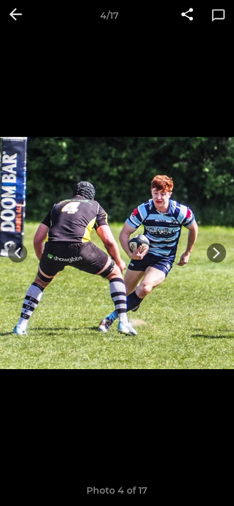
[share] (187, 15)
